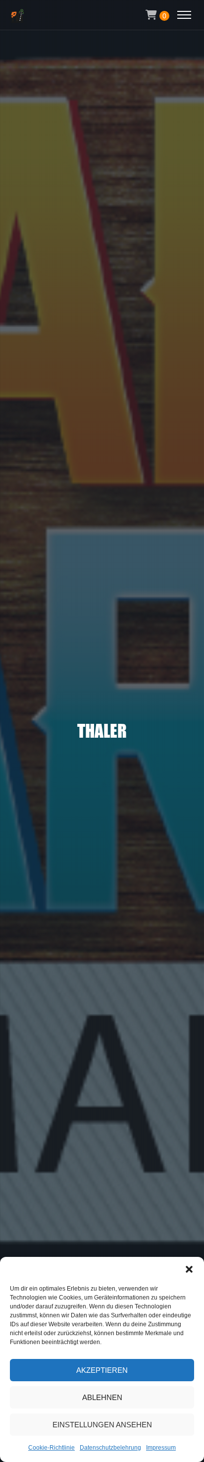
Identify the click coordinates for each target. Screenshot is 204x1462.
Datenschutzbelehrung (110, 1447)
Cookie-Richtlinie (51, 1447)
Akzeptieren (102, 1370)
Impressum (161, 1447)
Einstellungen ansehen (102, 1424)
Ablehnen (102, 1397)
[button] (189, 1269)
